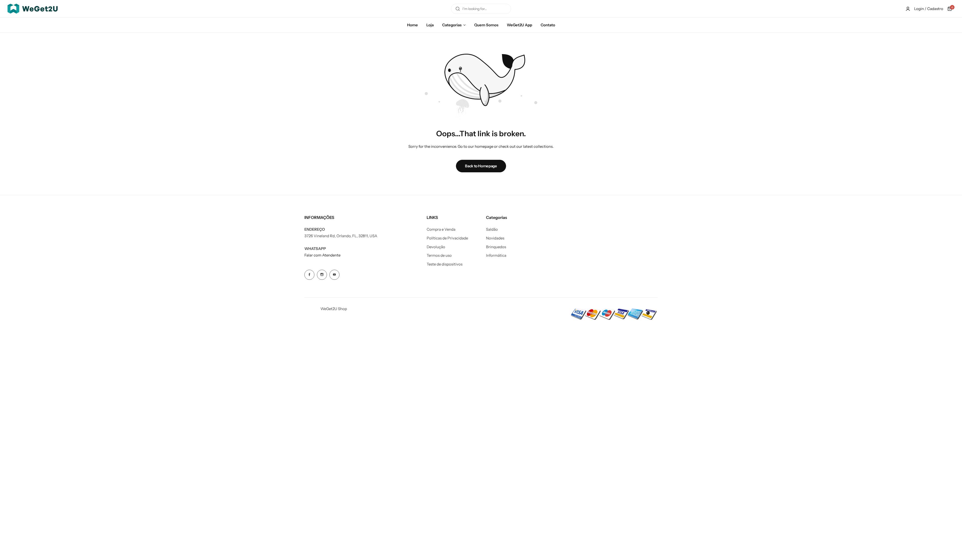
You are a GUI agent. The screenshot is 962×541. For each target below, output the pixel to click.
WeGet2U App (519, 25)
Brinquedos (496, 247)
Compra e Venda (441, 229)
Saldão (492, 229)
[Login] (908, 9)
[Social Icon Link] (309, 275)
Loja (430, 25)
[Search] (457, 9)
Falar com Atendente (322, 255)
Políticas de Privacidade (447, 238)
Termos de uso (439, 255)
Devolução (436, 247)
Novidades (495, 238)
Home (412, 25)
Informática (496, 255)
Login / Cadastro (928, 8)
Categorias (451, 25)
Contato (548, 25)
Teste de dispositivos (444, 264)
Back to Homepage (481, 166)
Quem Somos (486, 25)
